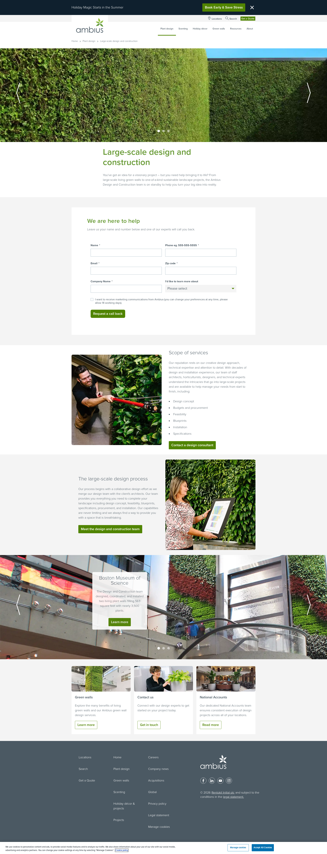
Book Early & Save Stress (224, 7)
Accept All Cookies (263, 847)
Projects (118, 820)
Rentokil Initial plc (223, 792)
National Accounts (213, 697)
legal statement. (233, 797)
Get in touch (149, 725)
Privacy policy (157, 803)
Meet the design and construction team (110, 529)
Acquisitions (156, 780)
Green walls (84, 697)
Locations (217, 18)
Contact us (145, 697)
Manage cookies (159, 827)
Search (233, 18)
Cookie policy (121, 850)
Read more (210, 725)
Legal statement (158, 815)
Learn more (119, 622)
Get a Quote (247, 18)
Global (152, 792)
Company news (158, 769)
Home (75, 41)
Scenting (119, 792)
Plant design (89, 41)
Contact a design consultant (192, 445)
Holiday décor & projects (124, 806)
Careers (153, 757)
